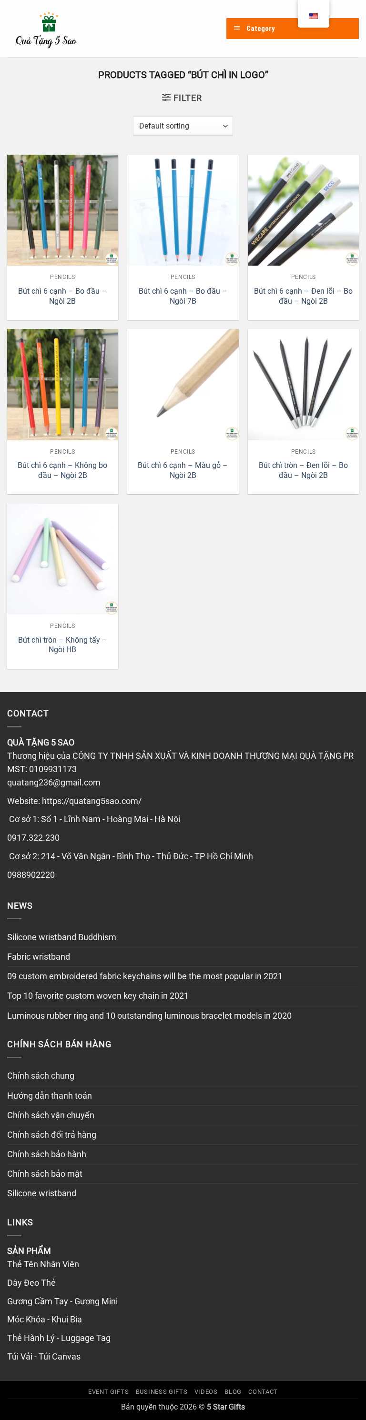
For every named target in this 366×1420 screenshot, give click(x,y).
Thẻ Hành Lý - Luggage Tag (59, 1338)
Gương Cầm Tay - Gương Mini (62, 1301)
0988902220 (31, 875)
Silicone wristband (41, 1193)
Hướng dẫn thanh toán (49, 1096)
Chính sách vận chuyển (50, 1115)
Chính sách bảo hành (46, 1154)
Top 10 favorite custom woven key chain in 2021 (98, 996)
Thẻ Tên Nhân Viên (43, 1264)
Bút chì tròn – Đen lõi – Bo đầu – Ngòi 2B (303, 470)
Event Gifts (108, 1391)
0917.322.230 (33, 838)
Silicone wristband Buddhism (61, 937)
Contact (263, 1391)
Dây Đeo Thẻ (31, 1283)
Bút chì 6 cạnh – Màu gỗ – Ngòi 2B (183, 470)
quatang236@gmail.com (54, 782)
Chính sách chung (40, 1076)
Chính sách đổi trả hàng (51, 1135)
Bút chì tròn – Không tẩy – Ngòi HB (62, 645)
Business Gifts (161, 1391)
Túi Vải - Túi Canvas (44, 1356)
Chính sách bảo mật (44, 1174)
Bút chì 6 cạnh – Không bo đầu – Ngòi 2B (62, 470)
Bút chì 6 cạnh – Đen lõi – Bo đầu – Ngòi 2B (303, 296)
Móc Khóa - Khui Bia (44, 1319)
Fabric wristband (38, 957)
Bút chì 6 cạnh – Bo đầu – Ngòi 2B (62, 296)
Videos (206, 1391)
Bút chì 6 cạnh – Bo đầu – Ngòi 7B (183, 296)
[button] (111, 28)
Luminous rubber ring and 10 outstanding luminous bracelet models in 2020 (149, 1016)
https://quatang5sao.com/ (92, 801)
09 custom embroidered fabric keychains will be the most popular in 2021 (145, 976)
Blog (233, 1391)
